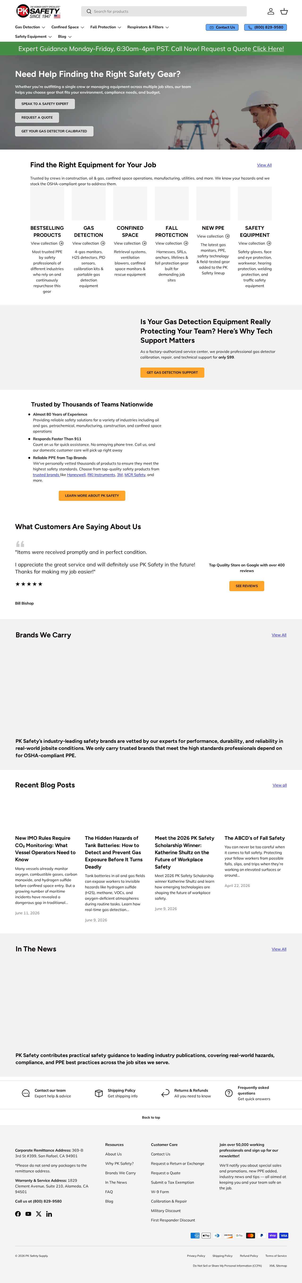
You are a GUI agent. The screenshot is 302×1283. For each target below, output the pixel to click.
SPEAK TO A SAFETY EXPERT (44, 104)
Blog (109, 1201)
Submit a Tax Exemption (172, 1182)
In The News (116, 1182)
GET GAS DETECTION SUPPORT (172, 372)
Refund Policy (249, 1256)
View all (280, 785)
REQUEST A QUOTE (37, 117)
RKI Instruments (101, 474)
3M (120, 474)
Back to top (151, 1117)
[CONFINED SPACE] (130, 204)
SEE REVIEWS (247, 586)
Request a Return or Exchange (177, 1163)
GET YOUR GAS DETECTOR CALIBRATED (54, 131)
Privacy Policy (196, 1256)
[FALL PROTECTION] (172, 204)
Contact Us (160, 1154)
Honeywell (76, 474)
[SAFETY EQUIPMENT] (255, 204)
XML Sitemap (278, 1265)
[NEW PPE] (213, 204)
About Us (113, 1154)
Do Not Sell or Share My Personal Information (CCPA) (227, 1265)
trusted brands (46, 474)
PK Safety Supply (36, 1256)
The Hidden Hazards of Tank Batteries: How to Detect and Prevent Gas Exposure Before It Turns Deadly (114, 852)
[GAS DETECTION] (89, 204)
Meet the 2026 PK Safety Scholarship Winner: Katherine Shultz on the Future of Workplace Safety (184, 852)
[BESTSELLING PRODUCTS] (47, 204)
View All (264, 165)
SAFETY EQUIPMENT (255, 231)
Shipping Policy (222, 1256)
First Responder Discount (173, 1220)
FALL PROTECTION (171, 231)
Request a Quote (165, 1172)
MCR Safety (135, 474)
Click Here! (268, 49)
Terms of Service (276, 1256)
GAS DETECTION (88, 231)
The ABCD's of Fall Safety (255, 838)
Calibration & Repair (169, 1201)
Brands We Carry (120, 1172)
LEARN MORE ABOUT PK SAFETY (92, 495)
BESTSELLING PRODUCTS (47, 231)
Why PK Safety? (119, 1163)
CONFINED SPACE (130, 231)
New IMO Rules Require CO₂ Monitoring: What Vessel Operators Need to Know (45, 848)
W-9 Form (160, 1191)
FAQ (109, 1191)
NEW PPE (213, 228)
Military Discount (166, 1210)
